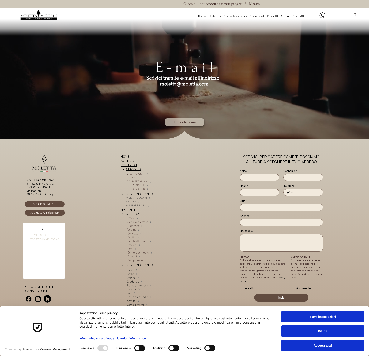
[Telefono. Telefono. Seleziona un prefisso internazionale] (290, 192)
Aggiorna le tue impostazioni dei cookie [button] (44, 237)
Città (243, 200)
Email (244, 186)
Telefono (290, 186)
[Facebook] (28, 299)
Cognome (290, 171)
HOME (125, 156)
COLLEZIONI (129, 165)
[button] (257, 14)
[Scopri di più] (44, 230)
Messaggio (246, 230)
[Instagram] (38, 299)
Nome (244, 171)
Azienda (245, 215)
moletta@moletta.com (184, 84)
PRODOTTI (127, 210)
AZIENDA (127, 161)
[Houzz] (47, 299)
